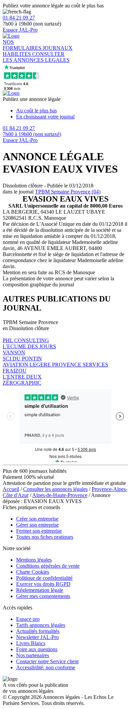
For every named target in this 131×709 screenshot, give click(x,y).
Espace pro (28, 619)
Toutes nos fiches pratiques (44, 537)
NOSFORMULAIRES (23, 45)
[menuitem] (72, 111)
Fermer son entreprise (39, 531)
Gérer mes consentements (43, 596)
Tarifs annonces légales (40, 625)
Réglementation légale (39, 590)
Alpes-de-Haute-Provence (59, 495)
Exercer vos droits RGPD (43, 584)
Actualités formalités (37, 631)
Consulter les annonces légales (55, 489)
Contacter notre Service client (47, 661)
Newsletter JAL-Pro (37, 637)
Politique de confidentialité (44, 578)
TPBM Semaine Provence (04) (67, 191)
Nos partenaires (32, 655)
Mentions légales (34, 560)
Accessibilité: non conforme (45, 667)
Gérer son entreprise (37, 525)
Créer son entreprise (37, 519)
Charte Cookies (32, 572)
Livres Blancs (30, 643)
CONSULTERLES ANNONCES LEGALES (36, 57)
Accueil (11, 489)
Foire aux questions (36, 649)
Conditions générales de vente (48, 566)
